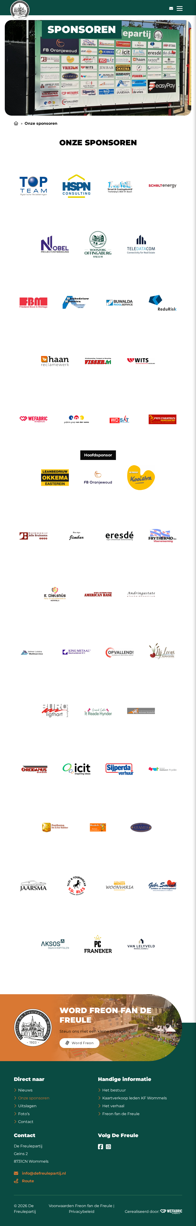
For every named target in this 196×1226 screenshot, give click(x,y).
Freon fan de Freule (121, 1114)
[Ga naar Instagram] (108, 1146)
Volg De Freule (118, 1135)
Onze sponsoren (33, 1098)
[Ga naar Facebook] (100, 1146)
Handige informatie (124, 1079)
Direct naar (29, 1079)
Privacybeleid (81, 1211)
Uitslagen (27, 1106)
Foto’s (24, 1114)
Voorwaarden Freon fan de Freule (80, 1206)
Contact (25, 1121)
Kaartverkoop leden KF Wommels (134, 1098)
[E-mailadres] (171, 8)
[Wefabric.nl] (171, 1211)
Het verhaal (113, 1106)
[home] (20, 10)
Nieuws (25, 1090)
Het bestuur (114, 1090)
